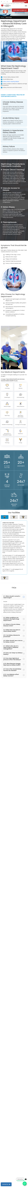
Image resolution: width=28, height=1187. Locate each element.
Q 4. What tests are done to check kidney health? (11, 630)
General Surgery (7, 406)
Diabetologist (7, 397)
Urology (20, 442)
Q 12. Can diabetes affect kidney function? (11, 675)
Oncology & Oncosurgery (20, 424)
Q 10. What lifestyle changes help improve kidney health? (12, 664)
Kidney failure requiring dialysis (11, 81)
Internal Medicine (20, 406)
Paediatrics (20, 433)
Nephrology (7, 415)
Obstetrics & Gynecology (7, 424)
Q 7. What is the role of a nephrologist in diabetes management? (10, 647)
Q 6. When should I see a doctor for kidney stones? (13, 641)
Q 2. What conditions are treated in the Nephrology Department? (11, 619)
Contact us (5, 1184)
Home (2, 17)
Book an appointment (20, 1)
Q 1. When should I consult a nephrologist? (11, 596)
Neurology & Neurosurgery (20, 416)
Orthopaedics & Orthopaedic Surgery (7, 434)
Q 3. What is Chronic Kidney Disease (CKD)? (11, 625)
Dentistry (20, 388)
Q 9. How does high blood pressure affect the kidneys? (12, 659)
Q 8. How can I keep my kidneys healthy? (12, 653)
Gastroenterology (20, 397)
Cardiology (7, 388)
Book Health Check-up (20, 10)
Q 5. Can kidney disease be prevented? (11, 635)
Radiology (7, 442)
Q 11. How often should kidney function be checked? (12, 669)
